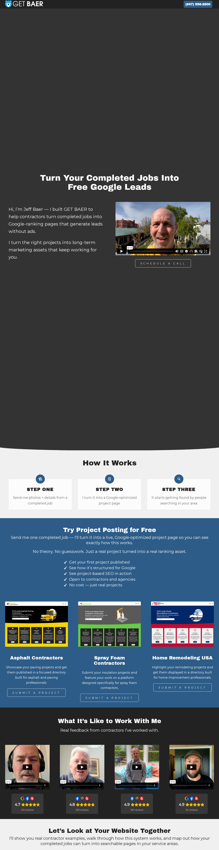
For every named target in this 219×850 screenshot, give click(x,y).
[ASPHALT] (36, 624)
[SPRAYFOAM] (109, 624)
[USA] (182, 624)
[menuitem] (198, 4)
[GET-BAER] (24, 4)
